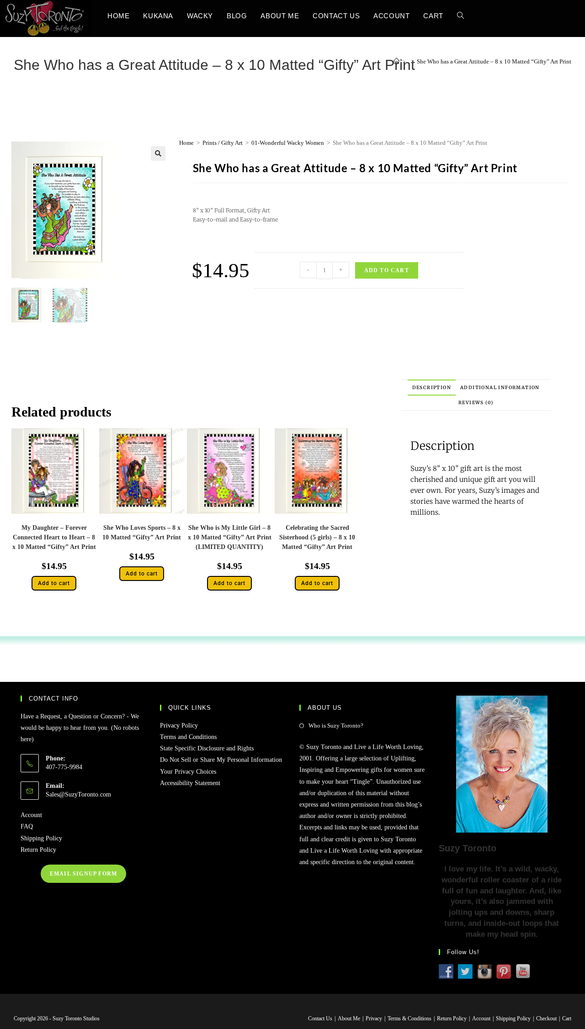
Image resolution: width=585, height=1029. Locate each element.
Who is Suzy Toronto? (335, 725)
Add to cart (386, 270)
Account (31, 815)
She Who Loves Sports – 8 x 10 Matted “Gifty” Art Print (141, 532)
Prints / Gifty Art (222, 142)
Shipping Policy (41, 838)
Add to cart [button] (54, 583)
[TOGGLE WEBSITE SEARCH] (460, 16)
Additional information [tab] (500, 387)
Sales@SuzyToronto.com (78, 794)
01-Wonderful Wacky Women (287, 142)
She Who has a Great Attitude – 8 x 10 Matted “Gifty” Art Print (494, 61)
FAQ (27, 826)
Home (186, 142)
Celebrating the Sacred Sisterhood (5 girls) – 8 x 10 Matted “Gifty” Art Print (317, 537)
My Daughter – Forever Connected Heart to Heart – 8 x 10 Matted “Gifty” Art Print (54, 537)
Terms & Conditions (409, 1018)
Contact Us (320, 1018)
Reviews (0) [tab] (475, 403)
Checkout (546, 1018)
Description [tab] (431, 387)
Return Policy (38, 849)
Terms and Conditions (188, 736)
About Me (349, 1018)
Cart (566, 1018)
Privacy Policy (179, 725)
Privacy (374, 1018)
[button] (158, 153)
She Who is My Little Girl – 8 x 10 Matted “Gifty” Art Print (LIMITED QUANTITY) (229, 537)
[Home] (396, 61)
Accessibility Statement (190, 783)
